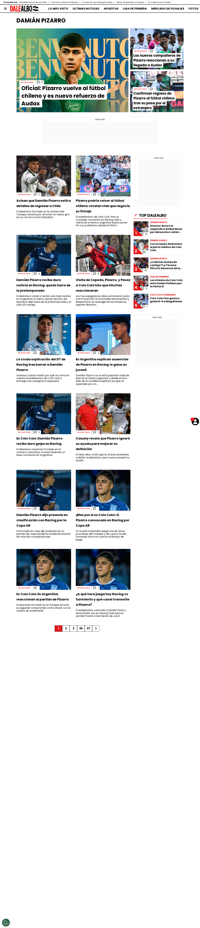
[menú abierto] (5, 8)
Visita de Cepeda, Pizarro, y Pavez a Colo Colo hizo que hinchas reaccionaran (103, 285)
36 (81, 628)
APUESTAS (111, 8)
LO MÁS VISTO (58, 8)
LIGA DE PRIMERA (135, 8)
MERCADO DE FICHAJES (167, 8)
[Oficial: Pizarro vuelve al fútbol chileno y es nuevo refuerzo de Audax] (72, 70)
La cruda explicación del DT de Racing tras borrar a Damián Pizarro (40, 364)
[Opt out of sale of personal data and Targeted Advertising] (6, 922)
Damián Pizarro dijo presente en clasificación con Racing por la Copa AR (42, 520)
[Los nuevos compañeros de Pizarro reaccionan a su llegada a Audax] (157, 48)
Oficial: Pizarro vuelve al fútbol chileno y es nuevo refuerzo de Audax (63, 95)
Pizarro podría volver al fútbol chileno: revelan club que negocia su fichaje (103, 205)
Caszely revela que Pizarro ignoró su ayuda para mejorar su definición (103, 443)
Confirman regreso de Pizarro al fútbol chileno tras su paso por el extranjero (154, 100)
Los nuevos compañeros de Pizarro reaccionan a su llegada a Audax (157, 60)
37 (88, 628)
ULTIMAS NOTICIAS (86, 8)
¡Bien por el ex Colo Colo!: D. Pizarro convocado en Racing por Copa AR (102, 520)
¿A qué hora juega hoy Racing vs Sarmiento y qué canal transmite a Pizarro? (102, 599)
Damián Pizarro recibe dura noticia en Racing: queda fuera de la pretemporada (43, 285)
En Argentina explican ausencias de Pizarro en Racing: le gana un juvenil (102, 364)
